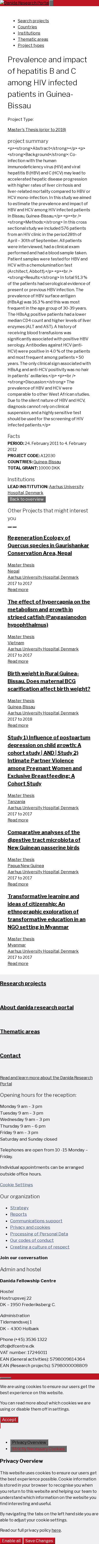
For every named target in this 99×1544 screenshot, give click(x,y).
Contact (10, 1056)
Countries (27, 27)
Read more (18, 589)
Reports (18, 1214)
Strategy (19, 1207)
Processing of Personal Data (39, 1233)
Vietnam (16, 642)
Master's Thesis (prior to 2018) (37, 129)
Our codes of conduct (32, 1240)
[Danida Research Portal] (24, 3)
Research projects (23, 983)
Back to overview (27, 499)
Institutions (29, 33)
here (56, 1530)
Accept (9, 1419)
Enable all (11, 1540)
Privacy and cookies (30, 1227)
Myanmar (17, 945)
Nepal (13, 571)
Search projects (33, 20)
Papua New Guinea (26, 865)
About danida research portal (37, 1007)
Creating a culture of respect (40, 1246)
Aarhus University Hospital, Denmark (43, 577)
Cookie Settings (16, 1184)
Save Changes (39, 1540)
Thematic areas (33, 39)
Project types (31, 45)
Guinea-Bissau (47, 461)
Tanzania (16, 801)
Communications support (36, 1220)
